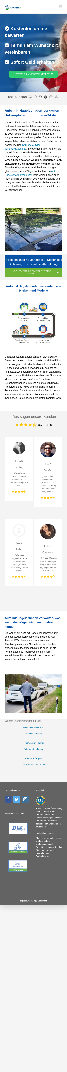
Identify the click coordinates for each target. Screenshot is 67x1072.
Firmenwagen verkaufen (33, 743)
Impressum (25, 901)
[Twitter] (16, 799)
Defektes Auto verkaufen (33, 764)
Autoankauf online (33, 733)
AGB (33, 901)
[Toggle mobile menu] (60, 6)
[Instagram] (25, 799)
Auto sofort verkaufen (33, 749)
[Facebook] (8, 799)
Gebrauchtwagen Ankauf (34, 727)
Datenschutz (41, 901)
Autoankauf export (33, 758)
